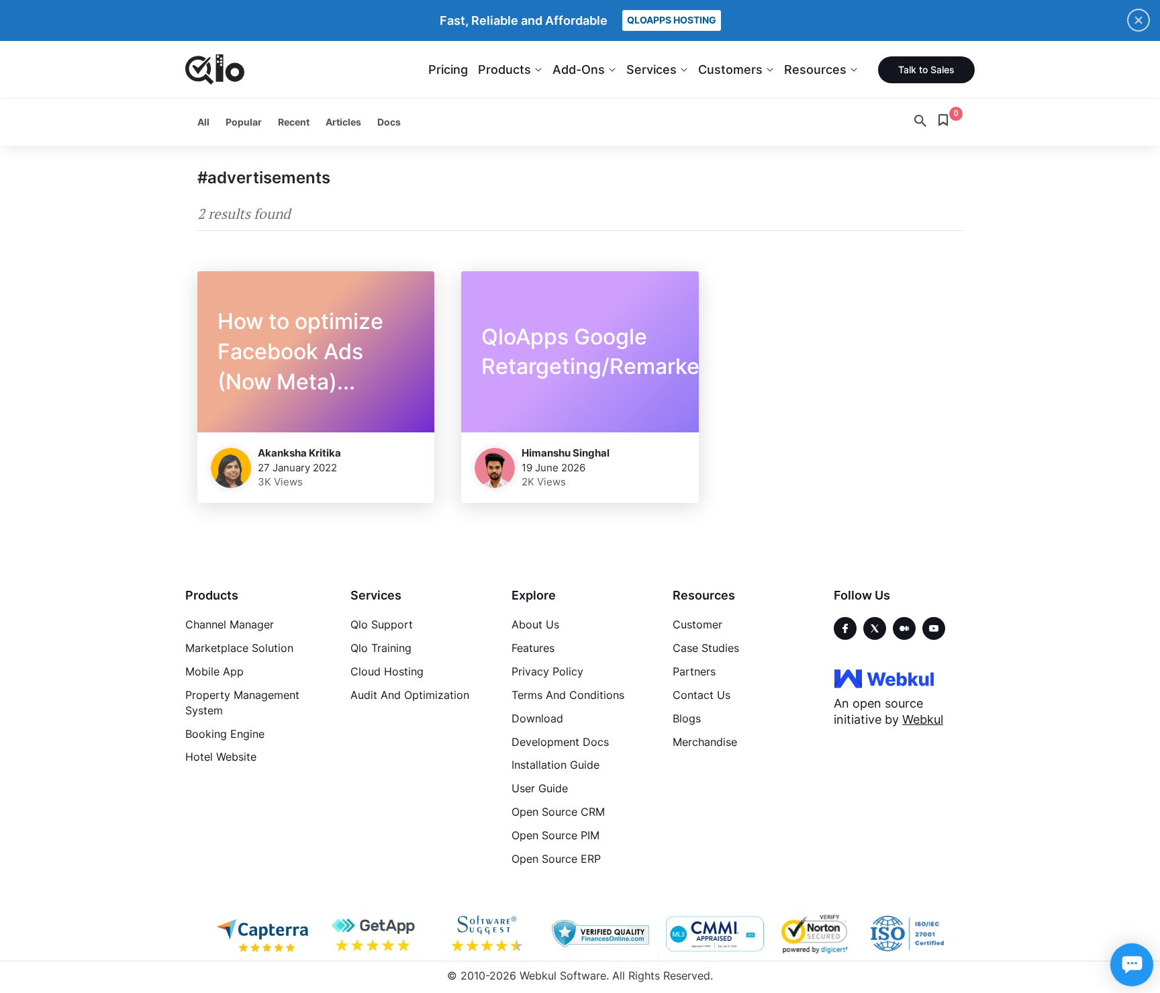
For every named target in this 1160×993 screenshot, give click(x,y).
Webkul (922, 719)
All (203, 122)
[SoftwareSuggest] (488, 934)
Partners (694, 671)
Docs (389, 122)
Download (537, 718)
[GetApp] (375, 934)
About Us (535, 624)
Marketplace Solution (239, 648)
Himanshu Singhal (566, 452)
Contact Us (701, 695)
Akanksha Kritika (299, 452)
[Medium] (904, 628)
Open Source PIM (555, 835)
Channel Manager (229, 624)
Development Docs (560, 742)
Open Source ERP (556, 858)
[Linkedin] (933, 628)
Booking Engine (224, 734)
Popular (244, 122)
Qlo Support (381, 624)
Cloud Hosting (387, 671)
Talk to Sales (926, 69)
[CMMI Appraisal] (713, 934)
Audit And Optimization (409, 695)
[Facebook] (845, 628)
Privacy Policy (547, 671)
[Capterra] (262, 934)
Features (533, 648)
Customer (697, 624)
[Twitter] (874, 628)
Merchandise (705, 742)
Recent (293, 122)
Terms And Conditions (568, 695)
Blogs (687, 718)
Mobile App (214, 671)
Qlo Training (381, 648)
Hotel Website (220, 756)
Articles (343, 122)
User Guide (540, 788)
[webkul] (884, 678)
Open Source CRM (558, 811)
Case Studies (706, 648)
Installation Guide (555, 764)
